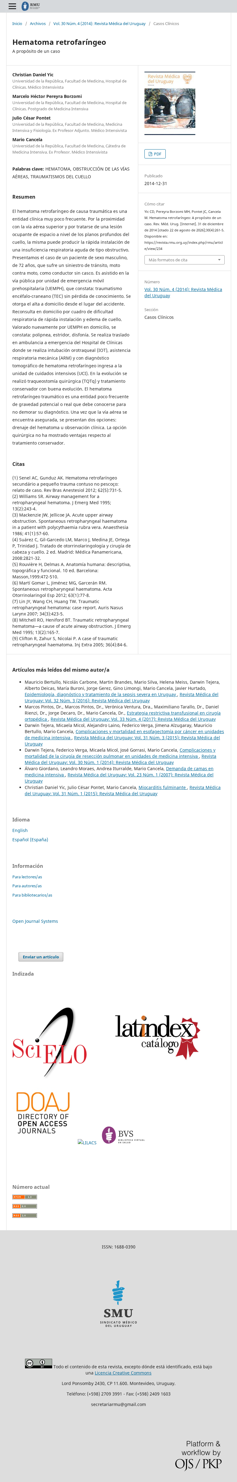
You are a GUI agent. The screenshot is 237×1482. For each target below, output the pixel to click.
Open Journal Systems (35, 921)
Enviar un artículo (41, 957)
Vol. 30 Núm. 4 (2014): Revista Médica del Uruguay (99, 23)
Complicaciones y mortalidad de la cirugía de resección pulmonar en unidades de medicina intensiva (120, 753)
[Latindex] (154, 1078)
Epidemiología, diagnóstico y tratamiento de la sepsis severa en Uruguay (101, 694)
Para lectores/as (27, 877)
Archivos (38, 23)
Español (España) (30, 839)
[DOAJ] (43, 1143)
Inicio (17, 23)
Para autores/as (27, 886)
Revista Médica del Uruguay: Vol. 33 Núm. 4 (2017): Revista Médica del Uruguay (133, 719)
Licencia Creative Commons (123, 1373)
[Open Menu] (12, 6)
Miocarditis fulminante (163, 787)
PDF (157, 154)
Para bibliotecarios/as (32, 895)
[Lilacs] (88, 1143)
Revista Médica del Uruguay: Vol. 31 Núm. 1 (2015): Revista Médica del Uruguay (123, 790)
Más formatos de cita (168, 260)
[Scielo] (50, 1078)
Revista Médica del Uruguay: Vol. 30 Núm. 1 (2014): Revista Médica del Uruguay (120, 759)
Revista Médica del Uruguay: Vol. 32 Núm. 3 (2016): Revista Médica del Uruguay (121, 697)
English (20, 830)
